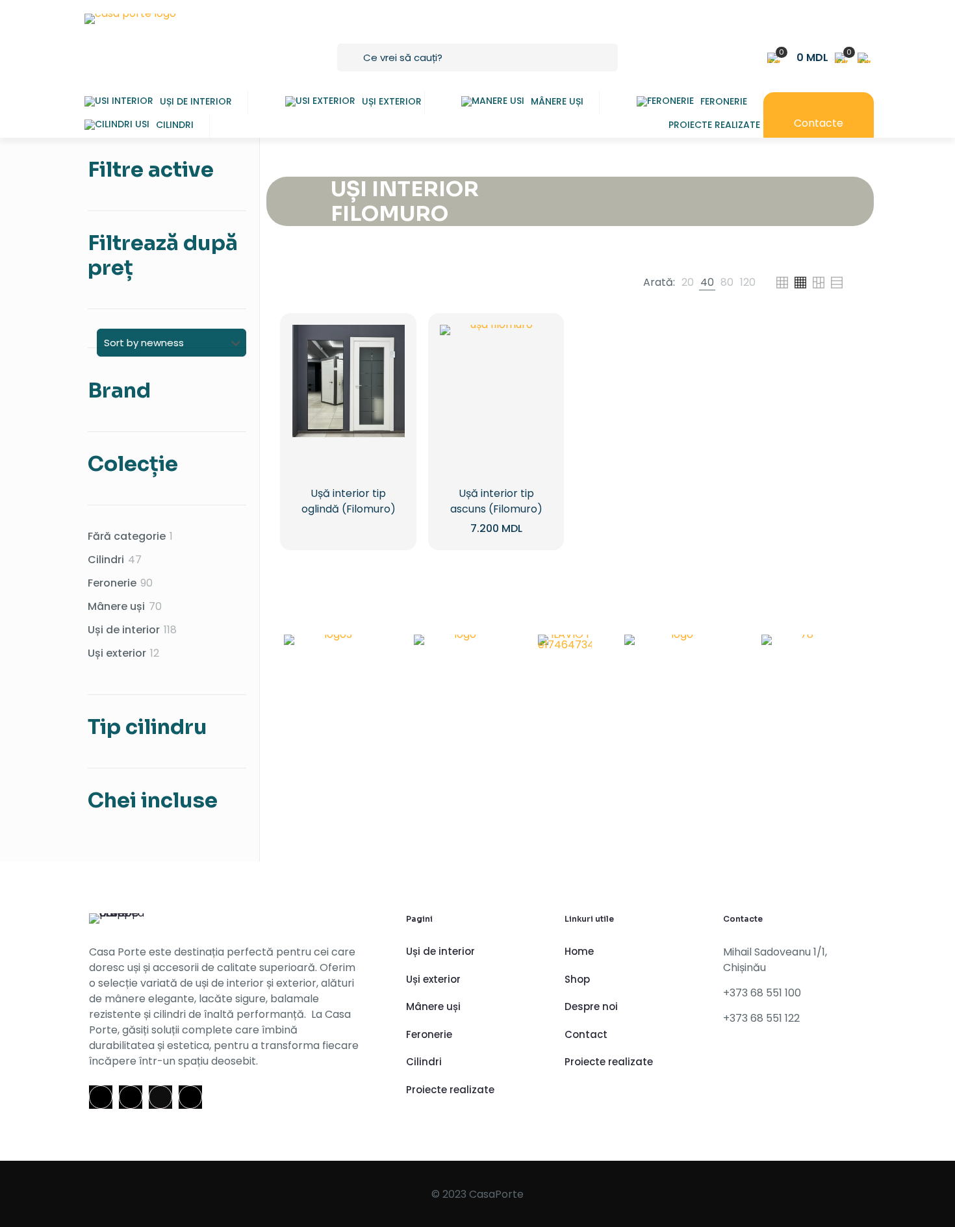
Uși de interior (440, 951)
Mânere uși (433, 1006)
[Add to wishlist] (386, 399)
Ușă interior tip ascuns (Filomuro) (496, 501)
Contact (586, 1034)
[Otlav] (802, 644)
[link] (687, 282)
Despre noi (591, 1006)
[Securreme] (459, 644)
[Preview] (386, 426)
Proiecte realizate (450, 1089)
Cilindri (424, 1062)
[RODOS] (332, 644)
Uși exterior (433, 979)
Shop (577, 979)
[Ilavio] (565, 644)
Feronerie (429, 1034)
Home (579, 951)
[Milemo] (676, 644)
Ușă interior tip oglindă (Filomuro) (348, 501)
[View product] (386, 371)
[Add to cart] (386, 343)
